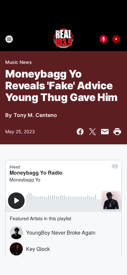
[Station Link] (63, 39)
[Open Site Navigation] (9, 39)
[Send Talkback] (103, 39)
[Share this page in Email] (104, 131)
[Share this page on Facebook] (80, 131)
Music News (18, 62)
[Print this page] (117, 131)
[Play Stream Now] (116, 39)
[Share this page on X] (92, 131)
